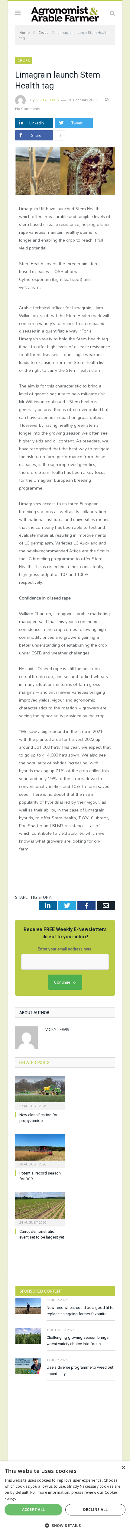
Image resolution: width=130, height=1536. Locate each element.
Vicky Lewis (47, 99)
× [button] (123, 1468)
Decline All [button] (95, 1509)
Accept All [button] (33, 1509)
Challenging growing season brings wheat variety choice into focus (78, 1340)
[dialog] (65, 1498)
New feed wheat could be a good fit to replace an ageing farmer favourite (80, 1310)
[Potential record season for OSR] (40, 1150)
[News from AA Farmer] (65, 12)
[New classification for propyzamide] (40, 1092)
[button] (65, 1525)
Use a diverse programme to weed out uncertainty (80, 1370)
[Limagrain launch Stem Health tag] (65, 171)
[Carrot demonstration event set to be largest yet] (40, 1208)
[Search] (112, 13)
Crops (24, 60)
